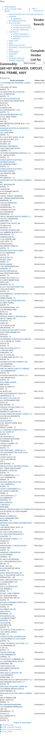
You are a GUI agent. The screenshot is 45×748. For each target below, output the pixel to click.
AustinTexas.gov (8, 725)
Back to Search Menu (23, 722)
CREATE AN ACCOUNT (17, 45)
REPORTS (16, 38)
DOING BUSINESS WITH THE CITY (21, 14)
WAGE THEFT (14, 41)
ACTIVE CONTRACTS (21, 34)
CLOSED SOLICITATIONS (22, 27)
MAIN (11, 43)
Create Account (38, 10)
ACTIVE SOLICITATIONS (21, 25)
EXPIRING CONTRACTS (21, 36)
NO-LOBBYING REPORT (17, 21)
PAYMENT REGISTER (16, 60)
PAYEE (11, 56)
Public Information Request (11, 727)
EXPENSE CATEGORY (16, 58)
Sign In (34, 8)
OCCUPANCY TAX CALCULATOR (20, 47)
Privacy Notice (7, 731)
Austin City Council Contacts (12, 729)
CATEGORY (13, 54)
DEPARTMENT (14, 52)
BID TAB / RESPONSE (21, 30)
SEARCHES (17, 19)
